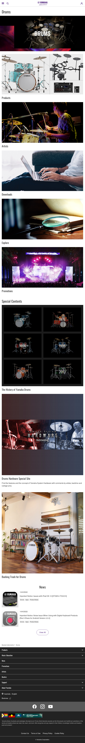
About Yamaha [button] (6, 687)
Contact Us (25, 733)
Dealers (4, 677)
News (3, 660)
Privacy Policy (47, 733)
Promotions (5, 666)
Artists (4, 671)
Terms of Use (36, 733)
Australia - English (10, 694)
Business (5, 698)
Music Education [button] (7, 655)
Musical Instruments (8, 645)
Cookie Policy (59, 733)
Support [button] (4, 682)
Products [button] (5, 650)
